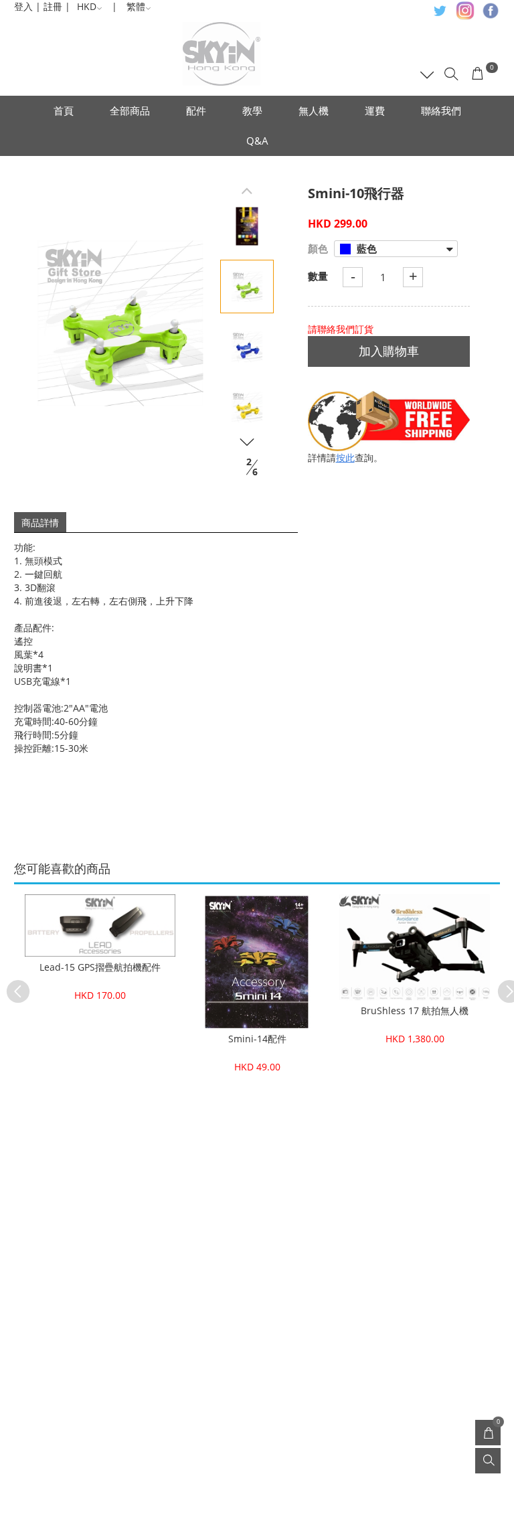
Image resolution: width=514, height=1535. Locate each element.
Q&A (257, 140)
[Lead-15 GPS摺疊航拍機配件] (100, 925)
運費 (375, 110)
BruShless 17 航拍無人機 (414, 1010)
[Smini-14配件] (257, 961)
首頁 (64, 110)
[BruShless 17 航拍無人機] (414, 947)
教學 (252, 110)
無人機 (313, 110)
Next (502, 984)
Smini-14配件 (257, 1038)
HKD (86, 6)
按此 (345, 457)
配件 (196, 110)
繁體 (135, 6)
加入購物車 (389, 351)
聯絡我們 (441, 110)
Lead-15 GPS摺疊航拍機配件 (100, 967)
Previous (11, 984)
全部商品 (130, 110)
